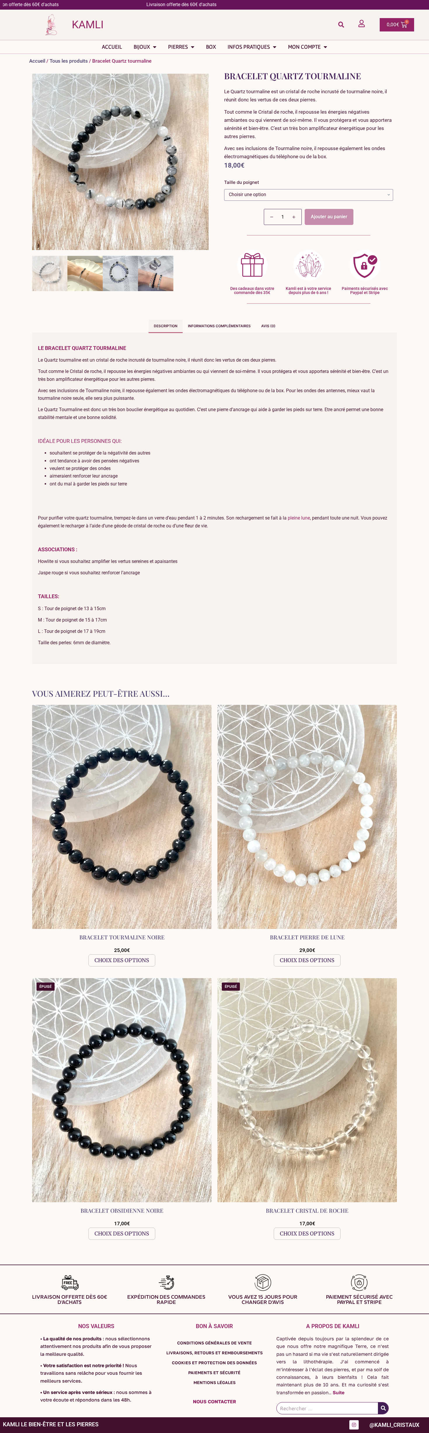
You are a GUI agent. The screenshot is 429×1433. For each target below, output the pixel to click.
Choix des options (122, 960)
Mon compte (304, 47)
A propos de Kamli (332, 1326)
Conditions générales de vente (214, 1342)
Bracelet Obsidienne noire (122, 1210)
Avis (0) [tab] (268, 326)
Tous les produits (69, 61)
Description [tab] (165, 326)
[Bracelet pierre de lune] (307, 817)
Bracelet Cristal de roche (307, 1210)
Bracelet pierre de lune (307, 937)
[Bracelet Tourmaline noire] (122, 817)
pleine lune (299, 518)
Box (211, 47)
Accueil (112, 47)
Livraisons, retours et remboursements (214, 1352)
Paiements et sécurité (214, 1372)
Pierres (178, 47)
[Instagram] (354, 1425)
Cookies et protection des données (214, 1362)
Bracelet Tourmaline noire (122, 937)
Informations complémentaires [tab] (219, 326)
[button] (341, 24)
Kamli (88, 24)
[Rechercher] (383, 1408)
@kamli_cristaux (394, 1425)
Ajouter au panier (329, 216)
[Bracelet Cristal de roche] (307, 1090)
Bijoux (142, 47)
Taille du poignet (241, 182)
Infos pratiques (249, 47)
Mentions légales (214, 1382)
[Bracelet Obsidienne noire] (122, 1090)
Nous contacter (214, 1401)
